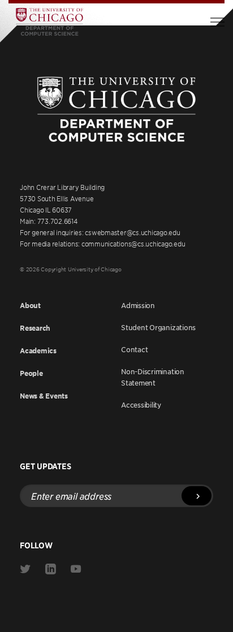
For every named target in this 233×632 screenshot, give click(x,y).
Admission (138, 305)
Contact (134, 349)
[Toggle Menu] (217, 22)
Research (35, 328)
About (30, 305)
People (31, 373)
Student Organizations (158, 327)
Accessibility (141, 404)
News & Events (44, 396)
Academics (38, 351)
